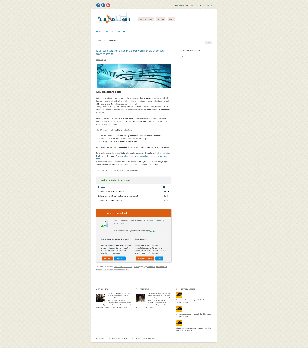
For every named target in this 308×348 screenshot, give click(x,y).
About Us (109, 31)
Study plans (122, 307)
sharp (111, 270)
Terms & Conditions (142, 338)
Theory (136, 267)
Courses (121, 31)
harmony (99, 270)
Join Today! (207, 5)
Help (171, 19)
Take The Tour (146, 19)
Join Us (161, 19)
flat (165, 267)
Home (98, 31)
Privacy (152, 338)
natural (106, 270)
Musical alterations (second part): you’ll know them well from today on (130, 52)
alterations (160, 267)
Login (181, 5)
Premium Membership (155, 221)
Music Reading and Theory (123, 267)
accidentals (151, 267)
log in (152, 231)
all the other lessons (113, 250)
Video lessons (110, 307)
